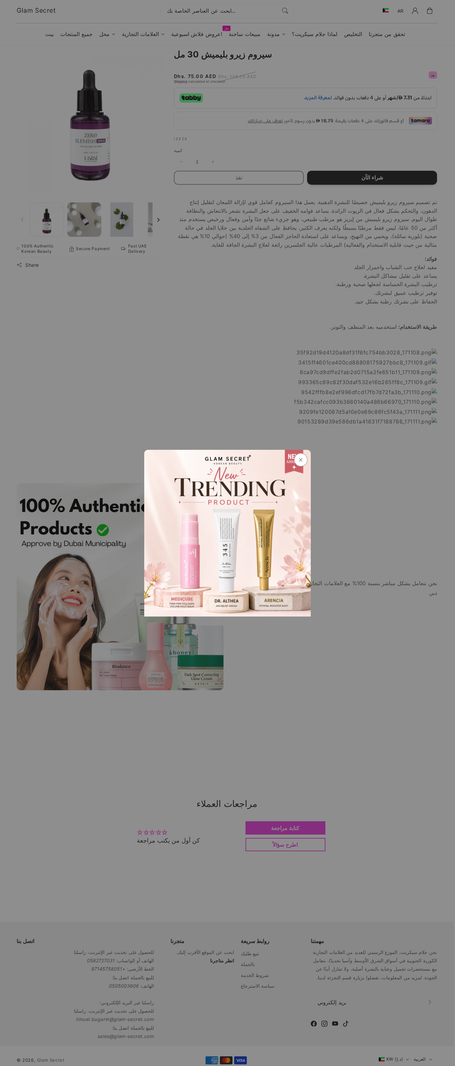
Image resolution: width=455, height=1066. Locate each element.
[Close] (300, 459)
